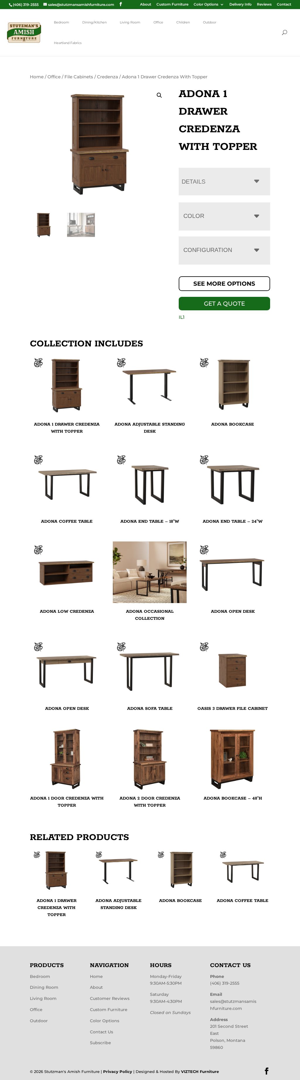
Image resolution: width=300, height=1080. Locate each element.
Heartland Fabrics (67, 43)
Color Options (206, 4)
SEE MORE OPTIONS (224, 283)
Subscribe (100, 1042)
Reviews (264, 4)
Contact (284, 4)
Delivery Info (240, 4)
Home (37, 76)
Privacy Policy (117, 1071)
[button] (159, 95)
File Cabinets (78, 76)
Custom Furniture (172, 4)
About (145, 4)
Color (193, 216)
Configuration (207, 250)
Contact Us (101, 1032)
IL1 (182, 317)
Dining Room (44, 987)
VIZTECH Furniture (200, 1071)
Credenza (107, 76)
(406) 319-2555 (224, 983)
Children (183, 22)
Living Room (130, 22)
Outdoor (209, 22)
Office (158, 22)
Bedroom (61, 22)
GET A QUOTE (224, 303)
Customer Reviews (109, 998)
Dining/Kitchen (94, 22)
